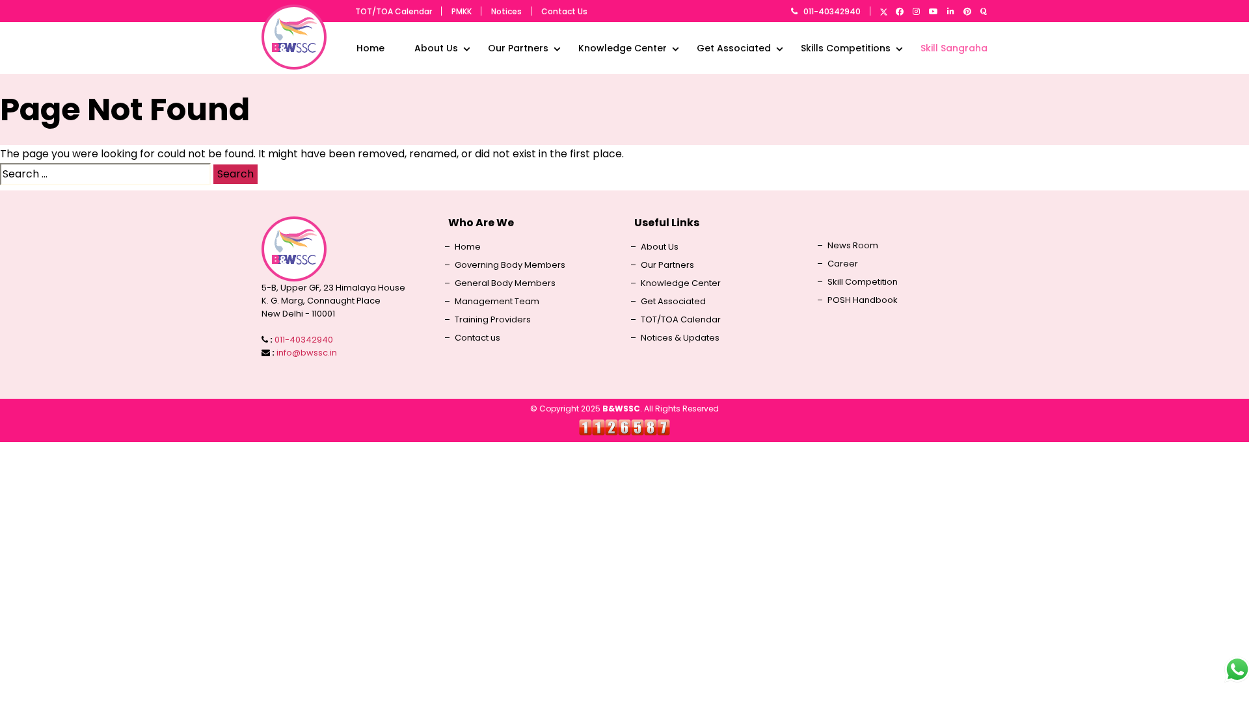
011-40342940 (832, 11)
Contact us (477, 338)
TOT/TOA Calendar (393, 11)
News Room (852, 246)
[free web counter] (624, 426)
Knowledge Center (622, 48)
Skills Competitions (846, 48)
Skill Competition (862, 282)
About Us (436, 48)
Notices (506, 11)
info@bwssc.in (306, 352)
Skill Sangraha (953, 48)
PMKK (461, 11)
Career (842, 264)
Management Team (497, 301)
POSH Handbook (862, 300)
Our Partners (518, 48)
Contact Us (564, 11)
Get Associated (734, 48)
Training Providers (493, 320)
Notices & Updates (680, 338)
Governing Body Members (510, 265)
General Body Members (505, 283)
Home (370, 48)
